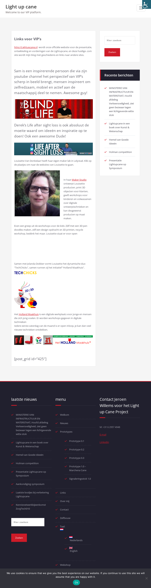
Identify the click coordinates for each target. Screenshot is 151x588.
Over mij (64, 501)
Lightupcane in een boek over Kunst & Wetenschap (119, 127)
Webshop (65, 565)
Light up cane (21, 6)
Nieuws (64, 423)
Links (63, 492)
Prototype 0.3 (77, 458)
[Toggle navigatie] (141, 7)
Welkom (64, 414)
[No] (146, 578)
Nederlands (75, 540)
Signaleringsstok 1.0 (80, 478)
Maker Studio (79, 179)
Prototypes (66, 431)
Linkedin (104, 442)
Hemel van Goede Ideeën (29, 454)
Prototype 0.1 (76, 441)
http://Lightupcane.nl (26, 47)
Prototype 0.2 (76, 449)
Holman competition (120, 152)
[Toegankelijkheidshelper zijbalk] (146, 4)
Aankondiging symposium (30, 484)
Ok (76, 582)
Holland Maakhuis (29, 314)
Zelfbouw (65, 518)
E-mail (103, 434)
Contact (64, 509)
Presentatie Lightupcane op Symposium (117, 164)
